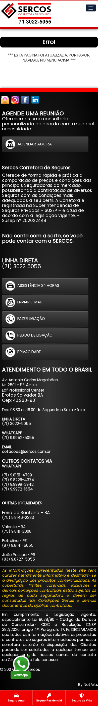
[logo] (26, 13)
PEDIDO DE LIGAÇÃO (35, 335)
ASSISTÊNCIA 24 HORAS (38, 285)
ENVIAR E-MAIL (29, 302)
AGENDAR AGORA (34, 144)
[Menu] (91, 8)
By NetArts (88, 684)
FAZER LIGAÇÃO (31, 318)
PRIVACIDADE (29, 351)
